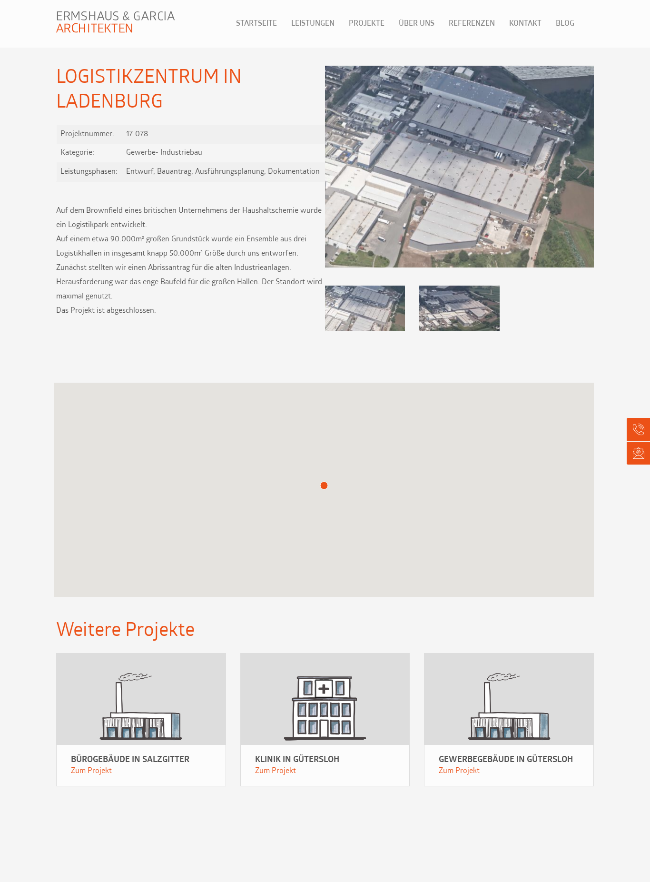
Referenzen (472, 24)
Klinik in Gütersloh (297, 760)
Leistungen (313, 24)
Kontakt (525, 24)
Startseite (256, 24)
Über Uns (416, 24)
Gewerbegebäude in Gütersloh (506, 760)
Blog (565, 24)
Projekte (366, 24)
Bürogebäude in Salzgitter (130, 760)
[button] (582, 168)
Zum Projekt (91, 771)
